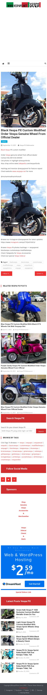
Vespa (8, 155)
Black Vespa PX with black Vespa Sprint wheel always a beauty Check (27, 639)
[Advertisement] (23, 37)
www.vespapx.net (19, 171)
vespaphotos (7, 268)
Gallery (4, 141)
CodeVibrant (23, 688)
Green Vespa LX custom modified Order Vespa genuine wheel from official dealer (41, 273)
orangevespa (6, 457)
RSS (33, 690)
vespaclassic (28, 265)
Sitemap (39, 690)
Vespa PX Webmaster (27, 145)
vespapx (18, 268)
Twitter (26, 690)
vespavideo (16, 460)
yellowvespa (5, 454)
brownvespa (17, 451)
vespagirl (4, 448)
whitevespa (38, 457)
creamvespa (5, 460)
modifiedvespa (8, 265)
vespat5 (4, 445)
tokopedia (22, 163)
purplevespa (27, 457)
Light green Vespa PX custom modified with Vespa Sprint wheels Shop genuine (27, 625)
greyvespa (36, 454)
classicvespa (25, 262)
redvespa (38, 451)
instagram (14, 242)
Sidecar (22, 256)
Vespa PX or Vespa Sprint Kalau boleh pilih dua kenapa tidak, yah (27, 652)
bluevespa (34, 448)
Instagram (9, 690)
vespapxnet (29, 268)
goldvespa (16, 454)
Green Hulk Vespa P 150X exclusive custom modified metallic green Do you (27, 612)
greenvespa (28, 451)
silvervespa (26, 454)
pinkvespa (16, 457)
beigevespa (24, 448)
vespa (19, 265)
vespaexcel (38, 443)
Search (41, 431)
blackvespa (13, 262)
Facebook (19, 690)
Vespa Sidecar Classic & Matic (23, 533)
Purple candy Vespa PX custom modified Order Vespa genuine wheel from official (23, 367)
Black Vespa (5, 150)
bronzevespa (6, 451)
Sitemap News (24, 693)
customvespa (37, 262)
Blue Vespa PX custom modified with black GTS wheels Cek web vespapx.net (21, 325)
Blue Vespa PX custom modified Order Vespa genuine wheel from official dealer (8, 273)
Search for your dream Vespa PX (13, 427)
